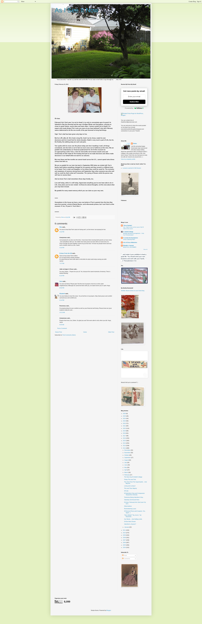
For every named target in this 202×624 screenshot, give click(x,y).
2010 (124, 532)
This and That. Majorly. (130, 488)
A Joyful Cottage (128, 231)
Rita (60, 227)
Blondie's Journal (128, 245)
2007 (124, 540)
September (127, 457)
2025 (124, 416)
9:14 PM (61, 300)
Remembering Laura (130, 508)
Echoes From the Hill (65, 253)
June (126, 465)
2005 (124, 545)
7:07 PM (61, 263)
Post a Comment (62, 328)
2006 (124, 542)
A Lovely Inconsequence (130, 238)
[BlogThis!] (79, 217)
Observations (128, 506)
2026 (124, 413)
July (125, 462)
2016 (124, 438)
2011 (124, 530)
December (127, 450)
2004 (124, 547)
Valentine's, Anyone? (130, 524)
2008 (124, 537)
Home (85, 332)
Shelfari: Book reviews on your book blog (132, 290)
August (126, 460)
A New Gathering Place (129, 239)
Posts (125, 555)
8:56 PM (61, 288)
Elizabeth (62, 293)
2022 (124, 423)
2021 (124, 426)
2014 (124, 443)
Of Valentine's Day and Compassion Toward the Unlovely (134, 494)
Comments (126, 558)
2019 (124, 431)
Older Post (111, 332)
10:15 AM (62, 312)
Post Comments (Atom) (69, 335)
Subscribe (134, 102)
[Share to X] (81, 217)
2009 (124, 535)
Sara (60, 281)
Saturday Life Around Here (131, 499)
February (127, 475)
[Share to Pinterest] (85, 217)
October (126, 455)
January (126, 527)
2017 (124, 436)
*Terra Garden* (127, 225)
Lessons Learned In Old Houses (132, 168)
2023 (124, 421)
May (125, 467)
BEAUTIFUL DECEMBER (129, 247)
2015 (124, 440)
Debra (135, 143)
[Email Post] (74, 217)
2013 (124, 445)
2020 (124, 428)
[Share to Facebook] (83, 217)
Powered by (129, 108)
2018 (124, 433)
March (126, 472)
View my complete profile (128, 159)
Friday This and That (130, 479)
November (127, 452)
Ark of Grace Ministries (130, 242)
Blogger (108, 610)
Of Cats (126, 491)
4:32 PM (61, 232)
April (125, 470)
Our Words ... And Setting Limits (133, 519)
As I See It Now (76, 10)
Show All (145, 249)
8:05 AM (61, 324)
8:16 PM (61, 275)
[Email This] (77, 217)
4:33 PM (61, 247)
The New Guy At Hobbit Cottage (133, 477)
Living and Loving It (129, 486)
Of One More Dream (130, 521)
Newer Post (58, 332)
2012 (124, 448)
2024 (124, 418)
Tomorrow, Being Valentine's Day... (134, 497)
